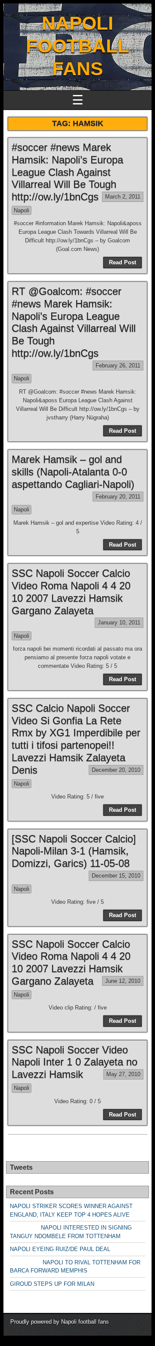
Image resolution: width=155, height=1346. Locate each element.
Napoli (21, 210)
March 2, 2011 (122, 196)
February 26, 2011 (118, 365)
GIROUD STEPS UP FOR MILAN (52, 1284)
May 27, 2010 (123, 1074)
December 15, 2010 (116, 875)
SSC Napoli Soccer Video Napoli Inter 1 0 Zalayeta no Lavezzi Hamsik (74, 1062)
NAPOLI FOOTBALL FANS (77, 45)
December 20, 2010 (116, 770)
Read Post (122, 262)
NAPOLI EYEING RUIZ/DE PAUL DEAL (60, 1249)
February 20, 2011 (118, 496)
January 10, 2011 (119, 622)
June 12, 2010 (122, 981)
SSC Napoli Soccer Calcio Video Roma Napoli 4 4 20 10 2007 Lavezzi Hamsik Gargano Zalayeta (71, 591)
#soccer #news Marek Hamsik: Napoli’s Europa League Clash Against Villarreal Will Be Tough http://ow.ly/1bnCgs (67, 171)
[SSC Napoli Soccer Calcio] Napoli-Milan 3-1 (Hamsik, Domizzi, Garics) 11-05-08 (74, 851)
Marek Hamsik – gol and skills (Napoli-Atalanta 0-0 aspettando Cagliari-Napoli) (73, 471)
